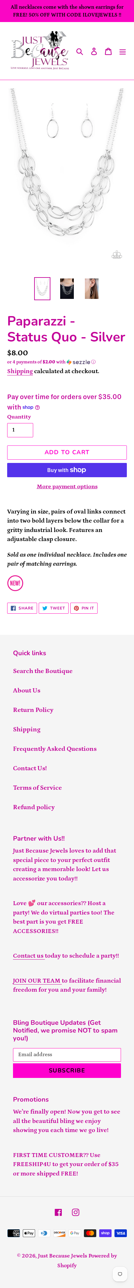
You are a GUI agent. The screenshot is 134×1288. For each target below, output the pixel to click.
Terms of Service (37, 787)
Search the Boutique (43, 671)
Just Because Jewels (62, 1256)
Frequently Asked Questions (55, 748)
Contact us (29, 955)
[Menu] (122, 51)
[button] (67, 362)
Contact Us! (30, 768)
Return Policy (33, 710)
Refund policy (34, 807)
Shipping (20, 371)
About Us (26, 690)
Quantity (19, 417)
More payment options (67, 486)
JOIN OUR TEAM (37, 980)
